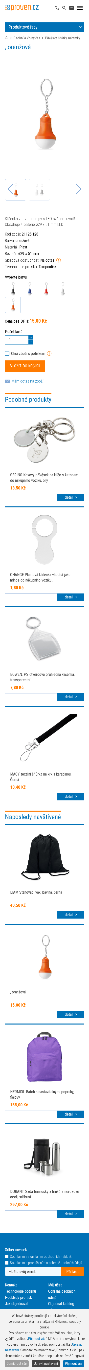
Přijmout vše (73, 1364)
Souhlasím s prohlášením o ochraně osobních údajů (46, 1263)
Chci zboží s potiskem (28, 353)
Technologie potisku (20, 1291)
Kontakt (11, 1285)
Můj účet (55, 1285)
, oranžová (18, 992)
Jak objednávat (16, 1303)
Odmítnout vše (17, 1364)
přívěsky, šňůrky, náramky (62, 38)
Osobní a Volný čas (27, 38)
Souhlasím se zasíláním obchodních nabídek (40, 1257)
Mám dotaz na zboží (27, 381)
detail (69, 497)
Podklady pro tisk (18, 1297)
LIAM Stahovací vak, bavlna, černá (36, 892)
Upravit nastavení (46, 1364)
